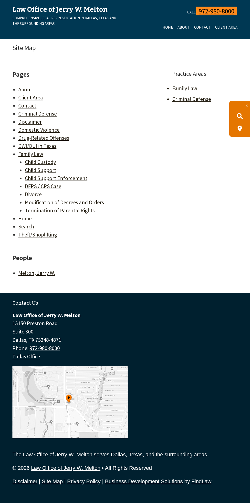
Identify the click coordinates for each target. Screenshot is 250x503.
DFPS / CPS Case (43, 186)
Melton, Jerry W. (36, 272)
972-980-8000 (216, 11)
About (183, 27)
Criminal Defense (37, 113)
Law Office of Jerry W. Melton (65, 468)
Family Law (30, 153)
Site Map (52, 481)
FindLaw (201, 481)
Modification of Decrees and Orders (64, 202)
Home (168, 27)
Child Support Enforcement (56, 178)
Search (26, 226)
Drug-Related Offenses (43, 137)
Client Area (226, 27)
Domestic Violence (39, 129)
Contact (202, 27)
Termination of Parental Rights (60, 210)
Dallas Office (26, 356)
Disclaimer (30, 121)
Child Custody (40, 162)
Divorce (33, 194)
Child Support (40, 170)
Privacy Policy (84, 481)
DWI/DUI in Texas (37, 145)
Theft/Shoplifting (37, 234)
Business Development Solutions (144, 481)
